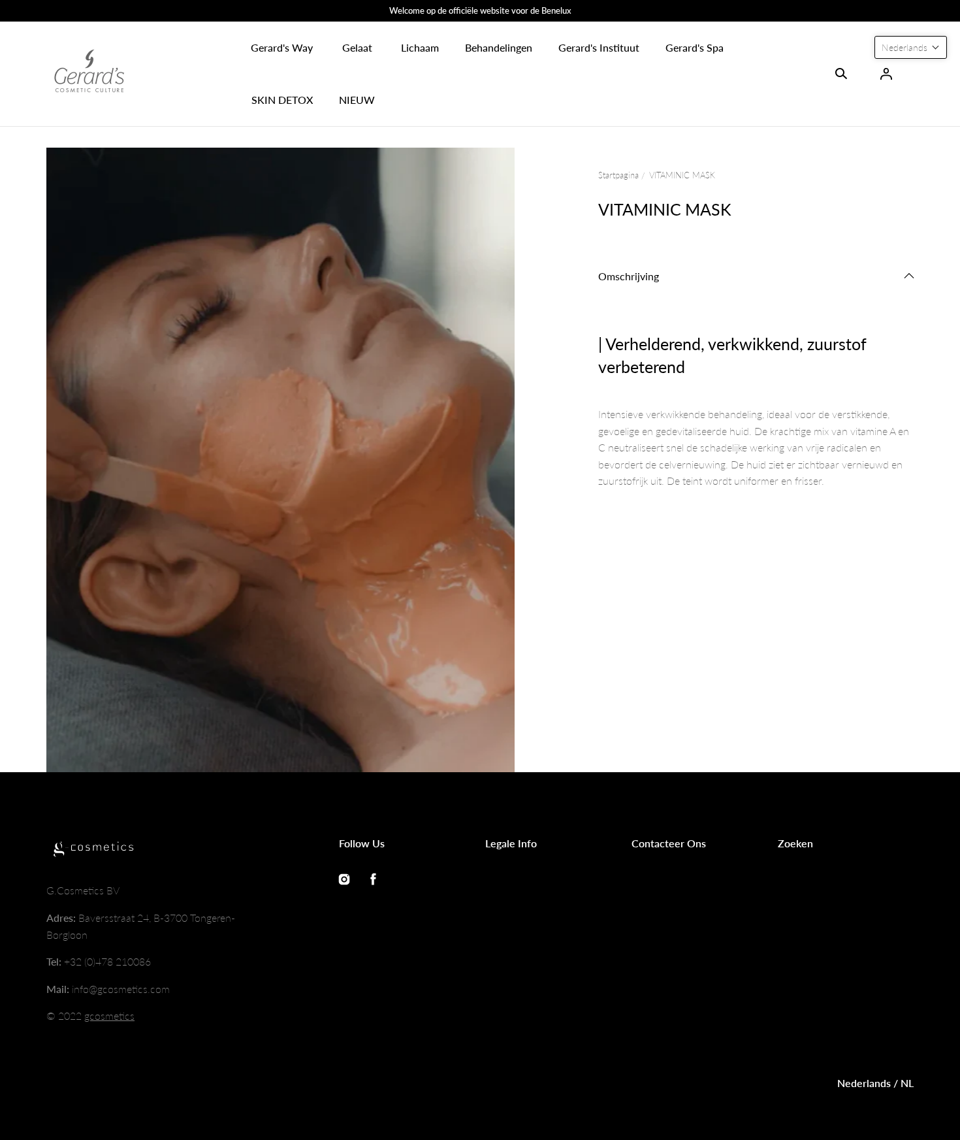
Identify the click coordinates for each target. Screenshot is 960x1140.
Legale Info (511, 843)
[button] (282, 48)
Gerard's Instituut (598, 47)
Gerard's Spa (694, 47)
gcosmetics (109, 1015)
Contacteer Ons (669, 843)
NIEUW (357, 99)
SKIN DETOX (282, 99)
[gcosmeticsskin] (89, 74)
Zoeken (795, 843)
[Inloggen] (886, 74)
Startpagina (618, 175)
